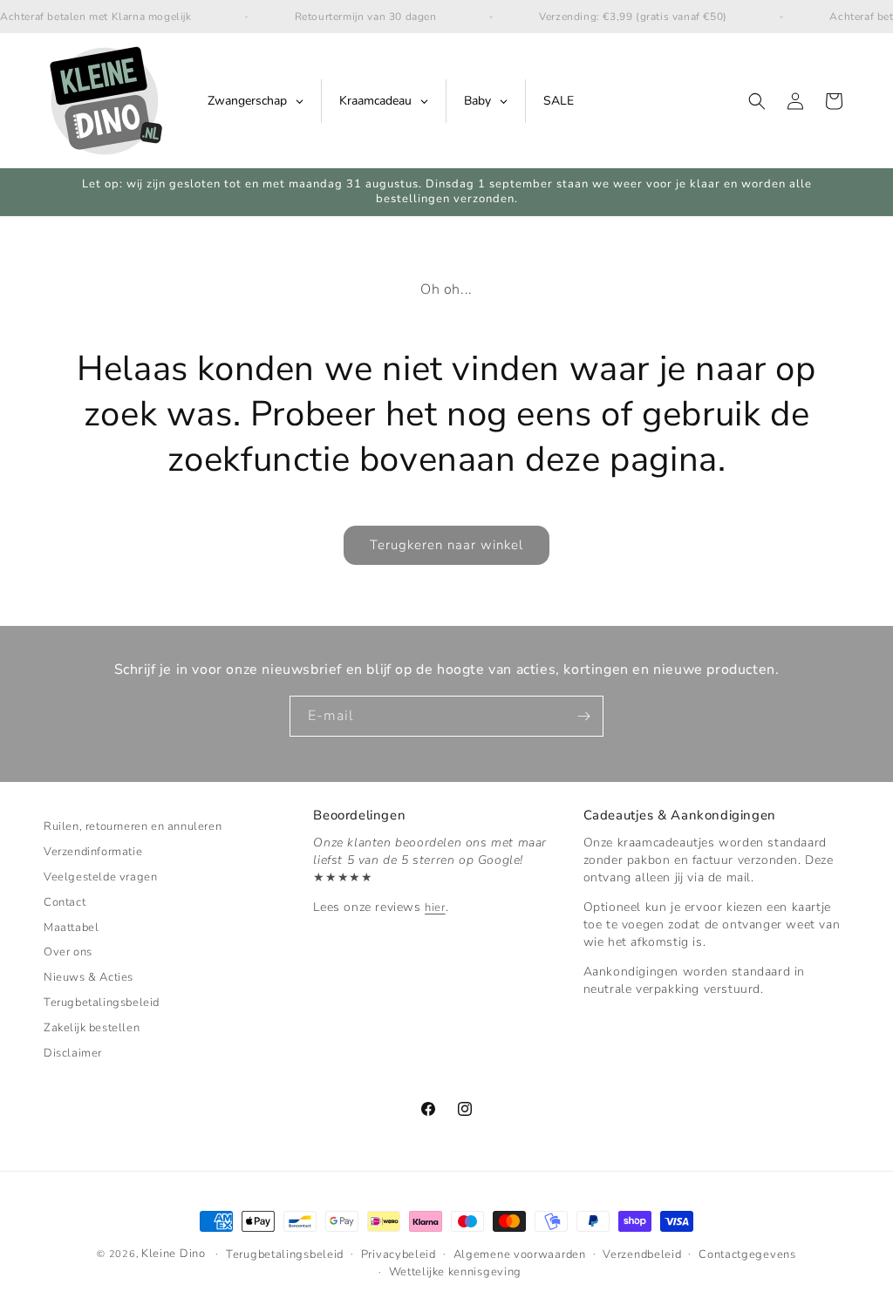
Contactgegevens (747, 1254)
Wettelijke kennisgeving (455, 1272)
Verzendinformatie (93, 852)
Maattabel (71, 927)
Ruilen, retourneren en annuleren (133, 829)
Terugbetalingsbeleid (102, 1002)
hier (435, 907)
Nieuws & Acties (88, 977)
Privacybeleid (398, 1254)
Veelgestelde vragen (100, 877)
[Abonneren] (583, 716)
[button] (757, 101)
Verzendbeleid (642, 1254)
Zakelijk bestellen (92, 1028)
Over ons (68, 952)
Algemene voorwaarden (519, 1254)
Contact (64, 902)
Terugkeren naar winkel (446, 545)
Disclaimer (73, 1053)
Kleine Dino (173, 1253)
